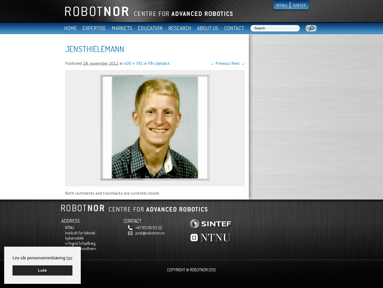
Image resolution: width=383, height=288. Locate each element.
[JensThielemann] (155, 179)
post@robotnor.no (150, 232)
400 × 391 (133, 63)
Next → (238, 63)
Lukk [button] (42, 270)
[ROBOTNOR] (147, 15)
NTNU (281, 5)
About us (207, 27)
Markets (122, 27)
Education (150, 27)
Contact (234, 27)
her (69, 258)
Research (179, 27)
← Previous (220, 63)
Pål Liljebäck (159, 63)
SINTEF (299, 5)
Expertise (94, 27)
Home (70, 27)
